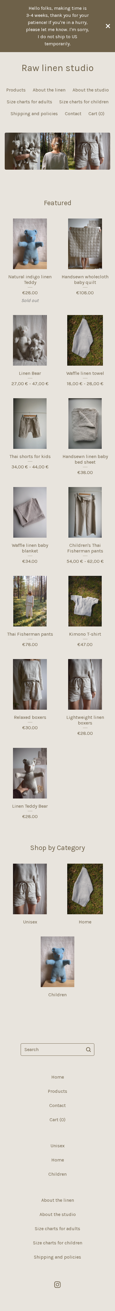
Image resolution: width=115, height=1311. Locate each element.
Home (57, 1077)
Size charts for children (84, 102)
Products (16, 90)
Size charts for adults (29, 102)
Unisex (57, 1145)
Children (57, 1174)
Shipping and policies (34, 113)
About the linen (49, 90)
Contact (73, 113)
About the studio (91, 90)
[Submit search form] (88, 1049)
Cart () (96, 113)
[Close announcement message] (108, 26)
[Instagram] (57, 1284)
